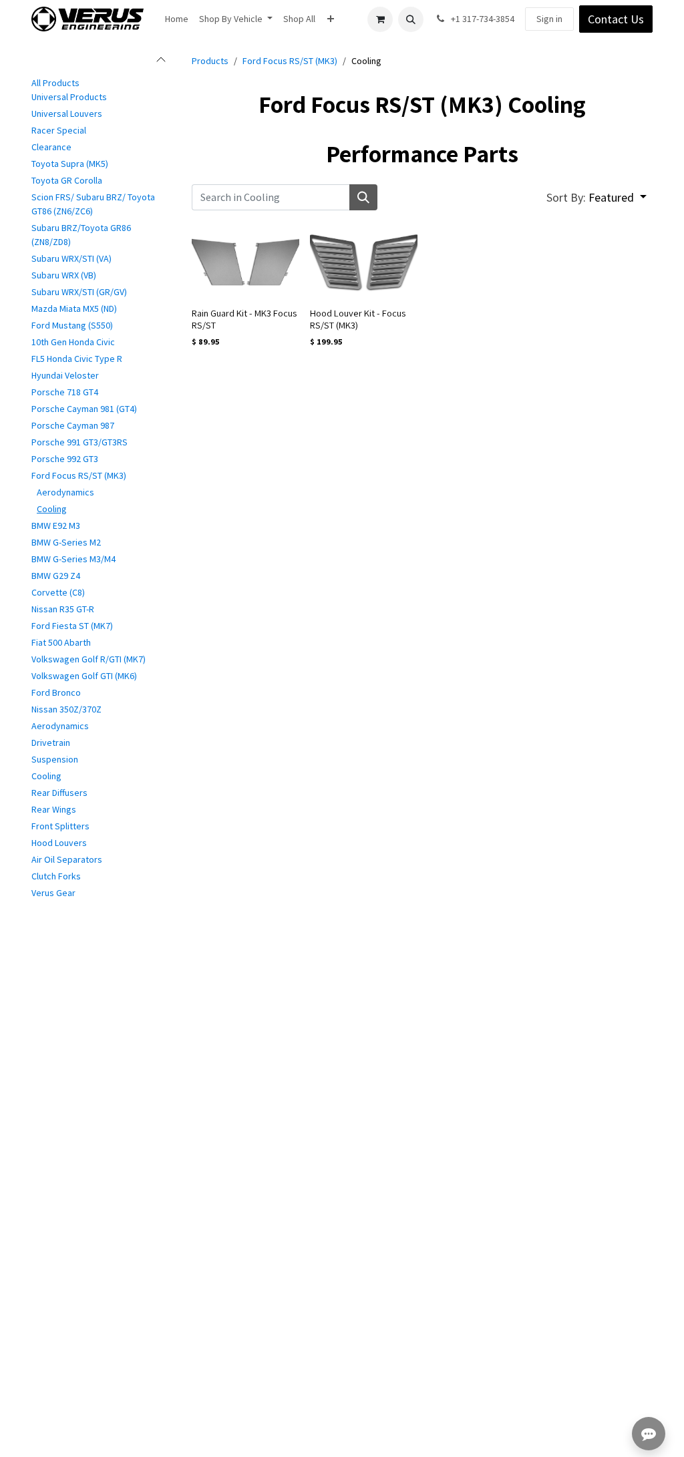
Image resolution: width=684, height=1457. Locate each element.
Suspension (54, 759)
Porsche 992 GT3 (64, 459)
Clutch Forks (56, 876)
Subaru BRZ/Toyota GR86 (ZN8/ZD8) (81, 235)
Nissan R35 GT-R (62, 609)
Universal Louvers (66, 114)
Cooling (52, 509)
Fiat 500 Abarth (61, 642)
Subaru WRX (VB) (63, 275)
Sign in (549, 19)
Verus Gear (53, 893)
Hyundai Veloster (65, 375)
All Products (55, 83)
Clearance (51, 147)
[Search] (363, 197)
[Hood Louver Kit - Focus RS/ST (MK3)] (363, 262)
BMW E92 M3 (55, 525)
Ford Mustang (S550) (72, 325)
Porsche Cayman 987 (72, 425)
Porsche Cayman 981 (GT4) (84, 409)
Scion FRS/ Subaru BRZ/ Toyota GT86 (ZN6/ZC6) (93, 204)
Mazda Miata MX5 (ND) (74, 308)
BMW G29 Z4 (55, 576)
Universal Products (69, 97)
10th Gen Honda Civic (73, 342)
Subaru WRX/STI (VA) (71, 258)
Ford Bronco (56, 692)
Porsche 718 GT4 (64, 392)
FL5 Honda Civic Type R (76, 359)
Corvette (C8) (58, 592)
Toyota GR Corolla (66, 180)
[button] (410, 19)
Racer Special (58, 130)
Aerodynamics (65, 492)
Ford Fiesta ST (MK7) (72, 626)
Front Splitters (60, 826)
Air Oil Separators (66, 859)
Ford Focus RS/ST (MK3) (78, 475)
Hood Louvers (59, 843)
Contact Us (616, 19)
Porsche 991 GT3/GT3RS (79, 442)
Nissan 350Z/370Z (66, 709)
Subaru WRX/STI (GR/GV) (79, 292)
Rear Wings (53, 809)
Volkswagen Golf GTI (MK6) (84, 676)
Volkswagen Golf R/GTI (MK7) (88, 659)
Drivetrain (50, 743)
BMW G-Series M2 (66, 542)
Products (210, 61)
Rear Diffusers (59, 793)
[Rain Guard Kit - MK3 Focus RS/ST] (245, 262)
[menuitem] (177, 19)
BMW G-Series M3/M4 (73, 559)
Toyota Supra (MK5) (69, 164)
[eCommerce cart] (380, 19)
